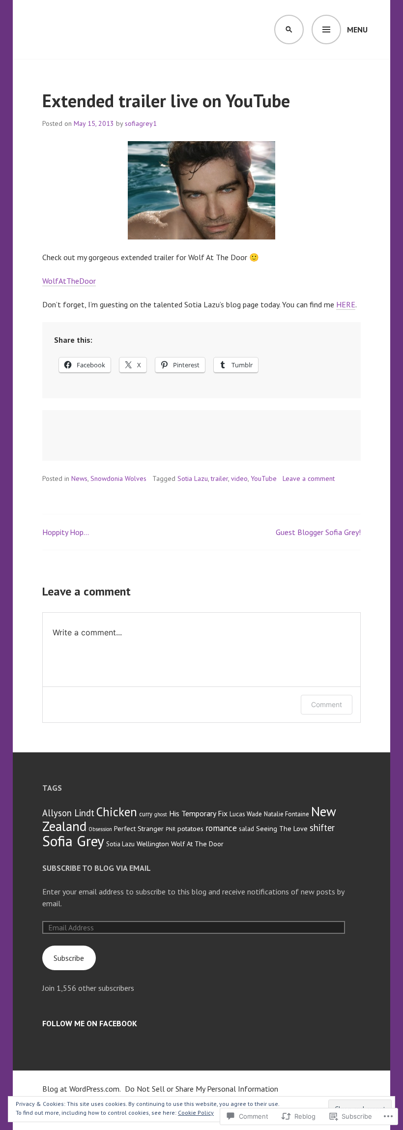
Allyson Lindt (68, 813)
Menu (357, 29)
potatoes (190, 828)
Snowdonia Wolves (118, 478)
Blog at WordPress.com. (81, 1089)
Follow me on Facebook (89, 1023)
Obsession (100, 829)
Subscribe (69, 958)
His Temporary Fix (198, 813)
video (239, 478)
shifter (322, 827)
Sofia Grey (73, 841)
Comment (326, 704)
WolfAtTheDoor (69, 281)
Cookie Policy (196, 1112)
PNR (170, 829)
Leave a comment (309, 478)
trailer (219, 478)
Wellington (153, 843)
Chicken (116, 812)
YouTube (264, 478)
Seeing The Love (282, 828)
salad (246, 829)
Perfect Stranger (139, 828)
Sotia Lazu (192, 478)
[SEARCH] (289, 29)
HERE (345, 304)
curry (145, 814)
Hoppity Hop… (65, 532)
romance (221, 827)
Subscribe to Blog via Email (96, 868)
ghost (160, 814)
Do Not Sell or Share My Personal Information (201, 1089)
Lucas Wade (246, 814)
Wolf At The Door (197, 843)
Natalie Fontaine (286, 814)
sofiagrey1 (141, 123)
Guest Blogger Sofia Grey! (318, 532)
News (79, 478)
